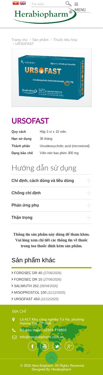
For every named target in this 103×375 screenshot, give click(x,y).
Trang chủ (20, 40)
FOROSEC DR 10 (28, 279)
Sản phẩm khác (34, 260)
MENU (80, 9)
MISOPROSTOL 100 (30, 292)
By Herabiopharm (58, 369)
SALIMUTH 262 (26, 286)
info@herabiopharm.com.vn (42, 337)
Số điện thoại (31, 330)
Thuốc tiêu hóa (65, 40)
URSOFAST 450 (27, 299)
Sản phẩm (40, 40)
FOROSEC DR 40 (28, 273)
